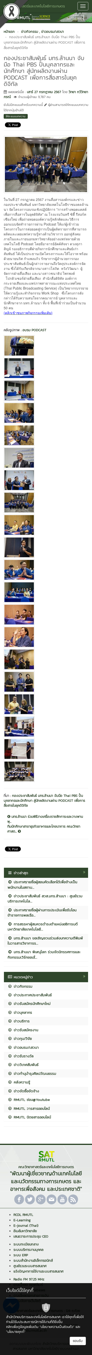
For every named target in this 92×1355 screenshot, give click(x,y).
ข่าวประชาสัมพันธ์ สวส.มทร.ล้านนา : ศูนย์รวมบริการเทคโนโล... (45, 898)
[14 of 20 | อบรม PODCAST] (46, 637)
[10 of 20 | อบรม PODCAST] (46, 547)
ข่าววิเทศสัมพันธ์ (25, 1064)
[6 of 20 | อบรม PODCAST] (46, 457)
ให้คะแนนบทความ (16, 116)
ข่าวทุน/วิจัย (22, 1038)
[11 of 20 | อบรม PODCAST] (46, 569)
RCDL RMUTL (23, 1214)
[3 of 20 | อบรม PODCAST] (46, 390)
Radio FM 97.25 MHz (28, 1279)
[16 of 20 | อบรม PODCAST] (46, 681)
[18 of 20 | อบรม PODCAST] (46, 726)
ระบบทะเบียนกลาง (26, 1244)
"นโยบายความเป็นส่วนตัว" (56, 1326)
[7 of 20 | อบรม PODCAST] (46, 480)
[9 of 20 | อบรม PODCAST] (46, 525)
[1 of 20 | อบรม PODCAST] (46, 345)
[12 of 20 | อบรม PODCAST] (46, 592)
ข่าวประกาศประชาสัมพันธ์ (32, 995)
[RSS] (73, 1199)
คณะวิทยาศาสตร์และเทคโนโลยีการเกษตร (34, 6)
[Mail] (51, 1199)
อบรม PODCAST (34, 330)
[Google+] (41, 1199)
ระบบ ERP (20, 1255)
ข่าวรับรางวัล (23, 1056)
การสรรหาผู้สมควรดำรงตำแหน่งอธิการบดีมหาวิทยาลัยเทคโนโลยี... (43, 926)
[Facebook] (19, 1199)
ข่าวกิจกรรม (22, 986)
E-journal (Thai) (25, 1225)
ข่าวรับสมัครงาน (25, 1030)
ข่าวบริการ (21, 1021)
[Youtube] (62, 1199)
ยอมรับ (78, 1340)
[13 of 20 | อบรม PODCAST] (46, 614)
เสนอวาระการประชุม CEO (30, 1236)
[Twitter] (30, 1199)
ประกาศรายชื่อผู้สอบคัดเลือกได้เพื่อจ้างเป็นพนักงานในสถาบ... (42, 884)
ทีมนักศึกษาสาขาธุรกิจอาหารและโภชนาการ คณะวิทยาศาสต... (43, 829)
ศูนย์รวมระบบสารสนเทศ (30, 1266)
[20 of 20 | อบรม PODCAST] (46, 771)
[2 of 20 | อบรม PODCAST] (46, 368)
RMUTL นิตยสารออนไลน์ (31, 1117)
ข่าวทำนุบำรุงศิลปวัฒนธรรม (34, 1073)
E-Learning (22, 1220)
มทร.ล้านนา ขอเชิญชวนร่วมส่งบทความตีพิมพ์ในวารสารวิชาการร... (45, 940)
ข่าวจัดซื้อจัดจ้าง (25, 1091)
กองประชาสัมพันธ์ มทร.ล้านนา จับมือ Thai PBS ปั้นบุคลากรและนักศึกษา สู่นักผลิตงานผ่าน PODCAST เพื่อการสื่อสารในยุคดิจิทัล (44, 800)
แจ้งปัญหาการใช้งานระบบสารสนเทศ (38, 1271)
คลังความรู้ (21, 1082)
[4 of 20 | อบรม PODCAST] (46, 413)
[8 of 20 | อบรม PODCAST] (46, 502)
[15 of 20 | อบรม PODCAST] (46, 659)
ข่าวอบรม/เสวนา (25, 1047)
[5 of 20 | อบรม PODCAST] (46, 435)
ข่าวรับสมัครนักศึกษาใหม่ (31, 1003)
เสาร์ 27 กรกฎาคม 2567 (44, 92)
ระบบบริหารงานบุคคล (28, 1249)
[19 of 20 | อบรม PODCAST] (46, 749)
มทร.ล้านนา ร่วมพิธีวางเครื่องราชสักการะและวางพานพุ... (45, 819)
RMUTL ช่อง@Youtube (31, 1099)
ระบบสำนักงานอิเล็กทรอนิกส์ (33, 1260)
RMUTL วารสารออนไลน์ (31, 1108)
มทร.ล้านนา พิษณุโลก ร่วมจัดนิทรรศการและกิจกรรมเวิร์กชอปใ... (44, 954)
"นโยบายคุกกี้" (16, 1331)
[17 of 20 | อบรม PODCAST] (46, 704)
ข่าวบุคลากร (22, 1012)
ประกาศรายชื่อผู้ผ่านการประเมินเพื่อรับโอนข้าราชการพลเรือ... (42, 912)
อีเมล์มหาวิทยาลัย (25, 1231)
